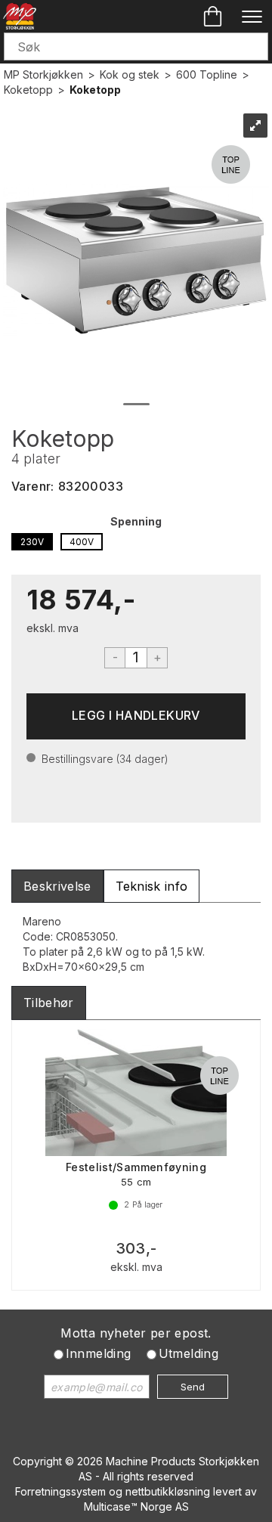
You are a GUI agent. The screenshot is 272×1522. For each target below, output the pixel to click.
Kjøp (136, 716)
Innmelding (98, 1353)
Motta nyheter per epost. (136, 1333)
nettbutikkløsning (167, 1491)
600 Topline (206, 74)
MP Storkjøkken (43, 74)
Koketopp (28, 89)
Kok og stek (129, 74)
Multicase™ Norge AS (136, 1506)
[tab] (57, 886)
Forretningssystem (60, 1491)
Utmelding (189, 1353)
